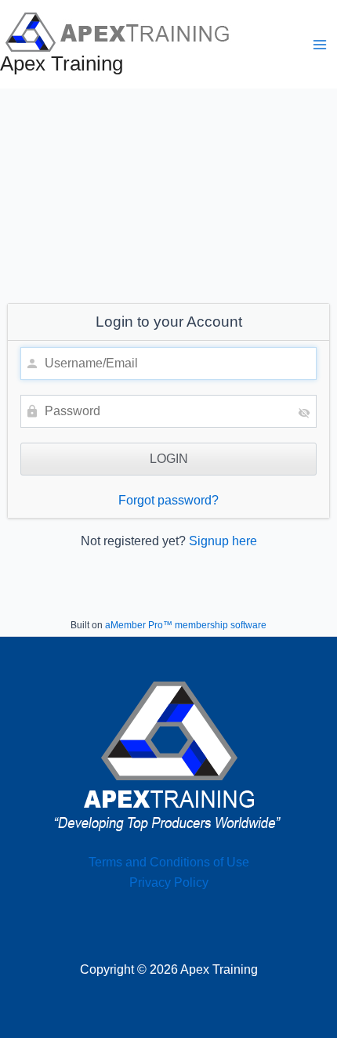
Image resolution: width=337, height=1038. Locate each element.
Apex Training (61, 63)
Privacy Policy (168, 882)
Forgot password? (168, 500)
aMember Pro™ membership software (185, 625)
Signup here (223, 541)
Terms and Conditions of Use (169, 862)
